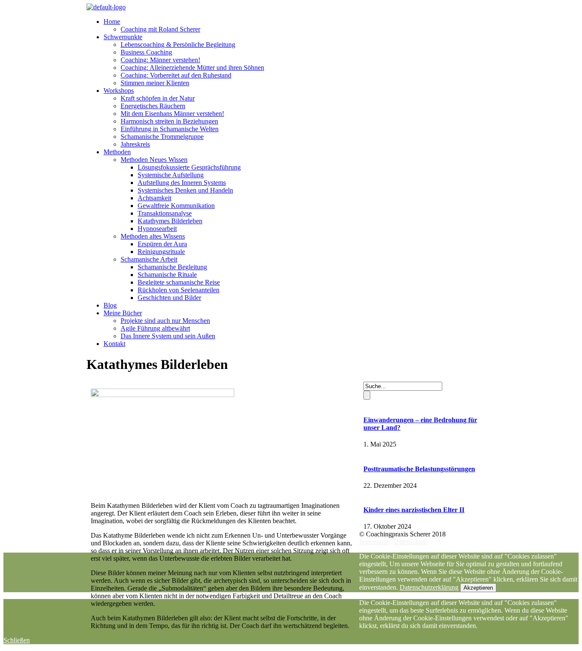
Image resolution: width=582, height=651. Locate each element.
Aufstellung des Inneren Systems (182, 182)
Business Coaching (146, 52)
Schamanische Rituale (167, 274)
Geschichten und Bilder (169, 297)
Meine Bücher (123, 313)
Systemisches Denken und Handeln (185, 190)
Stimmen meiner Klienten (155, 82)
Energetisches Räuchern (153, 105)
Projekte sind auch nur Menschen (165, 320)
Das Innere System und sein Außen (168, 336)
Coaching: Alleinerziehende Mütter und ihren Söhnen (192, 67)
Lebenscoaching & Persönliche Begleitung (178, 44)
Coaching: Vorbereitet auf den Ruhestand (176, 75)
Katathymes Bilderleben (170, 221)
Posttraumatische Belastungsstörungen (419, 468)
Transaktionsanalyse (165, 213)
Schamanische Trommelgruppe (162, 136)
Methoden (117, 152)
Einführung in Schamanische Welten (170, 129)
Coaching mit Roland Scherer (160, 29)
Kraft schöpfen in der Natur (158, 98)
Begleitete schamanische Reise (179, 282)
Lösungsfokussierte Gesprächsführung (189, 167)
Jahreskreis (135, 144)
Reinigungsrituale (161, 251)
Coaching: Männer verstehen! (160, 59)
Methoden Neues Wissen (154, 159)
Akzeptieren (478, 588)
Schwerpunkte (123, 36)
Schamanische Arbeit (149, 259)
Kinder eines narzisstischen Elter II (413, 509)
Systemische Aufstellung (171, 175)
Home (112, 21)
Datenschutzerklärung (429, 587)
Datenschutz (410, 541)
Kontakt (114, 343)
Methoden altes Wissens (153, 236)
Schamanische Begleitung (172, 267)
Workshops (119, 90)
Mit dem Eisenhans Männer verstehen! (172, 113)
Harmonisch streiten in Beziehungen (169, 121)
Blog (110, 305)
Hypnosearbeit (157, 228)
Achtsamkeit (154, 198)
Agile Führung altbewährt (155, 328)
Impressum (374, 541)
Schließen (16, 640)
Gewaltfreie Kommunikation (176, 205)
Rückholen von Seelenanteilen (178, 290)
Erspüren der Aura (162, 244)
